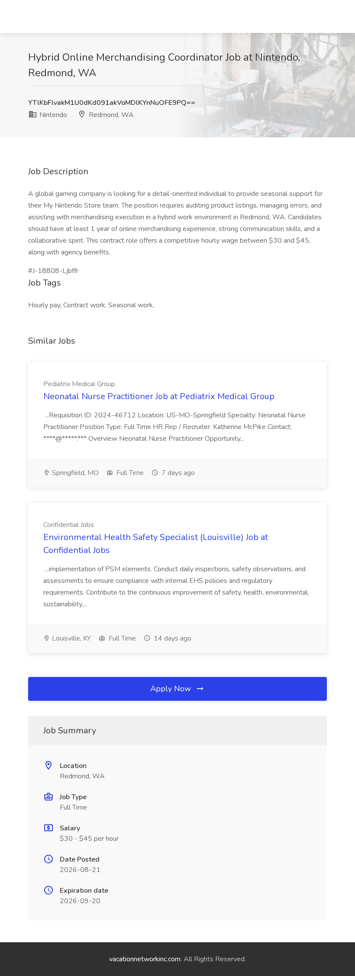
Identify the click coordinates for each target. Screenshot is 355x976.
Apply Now (171, 688)
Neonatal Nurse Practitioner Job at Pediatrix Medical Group (158, 396)
